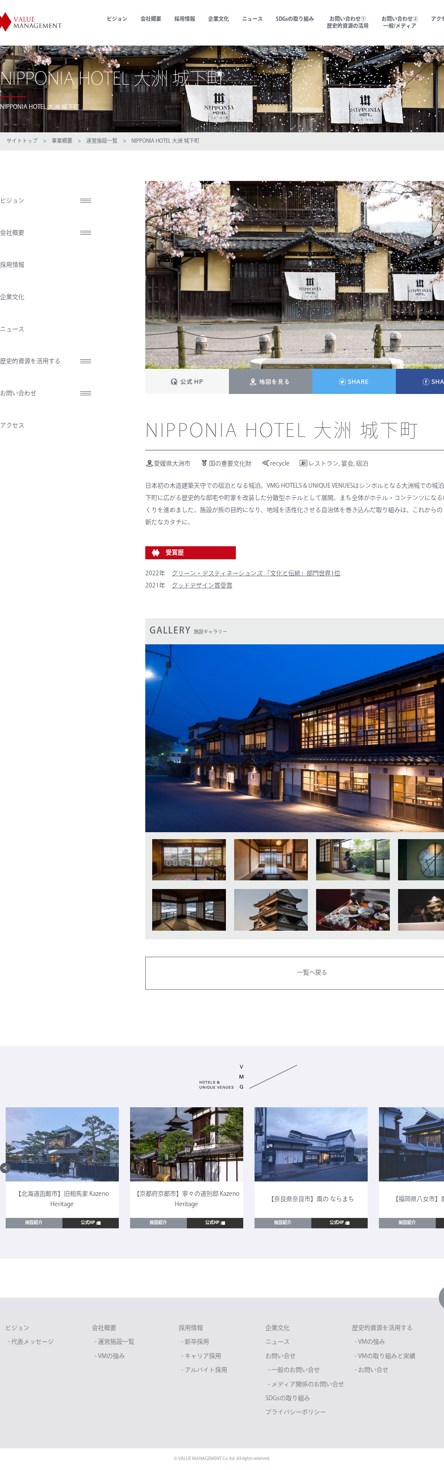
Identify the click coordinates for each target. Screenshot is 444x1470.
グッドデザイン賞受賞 (202, 586)
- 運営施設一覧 (114, 1342)
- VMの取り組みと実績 (385, 1356)
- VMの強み (110, 1356)
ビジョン (117, 19)
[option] (62, 1167)
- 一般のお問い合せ (294, 1370)
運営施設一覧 (102, 141)
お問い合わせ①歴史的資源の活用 (348, 23)
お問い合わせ (18, 393)
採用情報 (184, 19)
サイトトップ (22, 141)
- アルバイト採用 (204, 1370)
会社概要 (150, 19)
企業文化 (218, 19)
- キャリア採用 (201, 1356)
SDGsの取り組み (295, 19)
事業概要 (62, 141)
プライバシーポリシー (295, 1412)
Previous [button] (5, 1168)
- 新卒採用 (195, 1342)
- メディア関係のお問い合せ (306, 1384)
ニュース (252, 19)
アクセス (12, 426)
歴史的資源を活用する (30, 361)
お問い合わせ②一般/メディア (400, 23)
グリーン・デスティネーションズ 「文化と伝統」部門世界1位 (256, 574)
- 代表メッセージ (31, 1342)
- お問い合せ (371, 1370)
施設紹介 (33, 1223)
